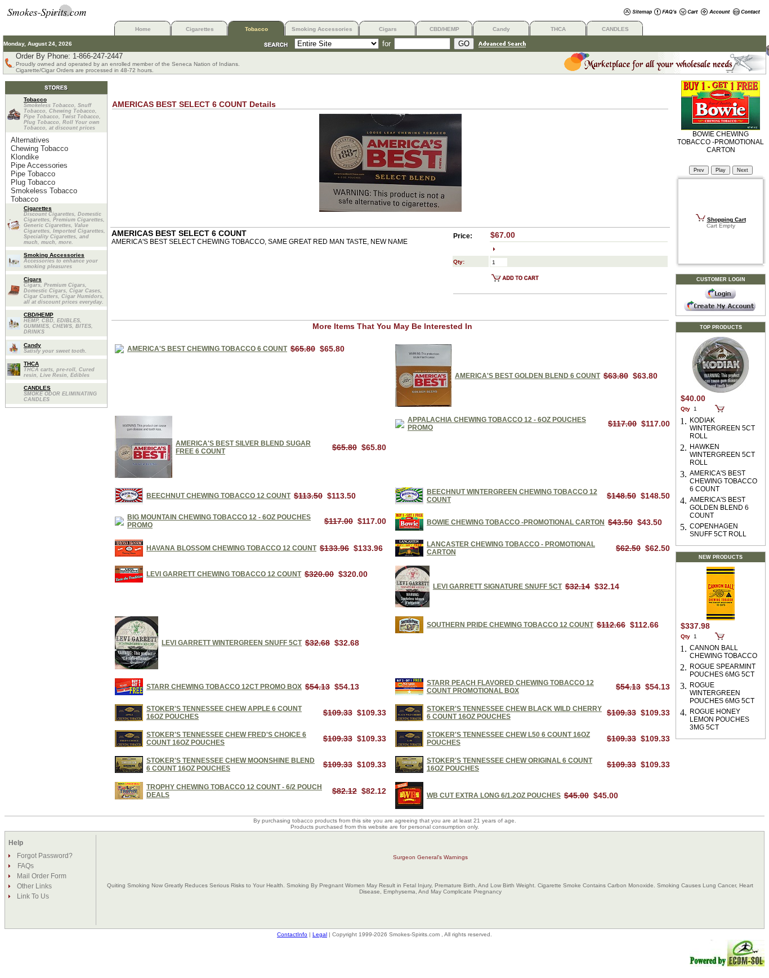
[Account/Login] (715, 12)
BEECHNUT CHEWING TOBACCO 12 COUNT (218, 496)
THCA (558, 29)
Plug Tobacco (33, 182)
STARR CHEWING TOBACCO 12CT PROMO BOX (224, 687)
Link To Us (32, 896)
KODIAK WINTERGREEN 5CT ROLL (722, 428)
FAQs (25, 866)
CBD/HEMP (444, 29)
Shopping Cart (726, 219)
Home (143, 29)
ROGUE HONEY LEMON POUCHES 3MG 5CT (719, 719)
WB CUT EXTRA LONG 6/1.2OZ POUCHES (494, 795)
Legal (319, 934)
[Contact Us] (746, 12)
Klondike (25, 157)
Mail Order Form (40, 876)
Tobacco (256, 29)
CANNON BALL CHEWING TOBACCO (723, 652)
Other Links (33, 886)
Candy (501, 29)
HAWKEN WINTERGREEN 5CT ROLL (722, 454)
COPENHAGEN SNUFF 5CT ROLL (718, 530)
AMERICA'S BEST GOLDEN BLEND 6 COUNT (527, 376)
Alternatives (30, 140)
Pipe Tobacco (33, 174)
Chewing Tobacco (39, 148)
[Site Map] (638, 12)
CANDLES (615, 29)
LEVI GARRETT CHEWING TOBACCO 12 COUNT (223, 574)
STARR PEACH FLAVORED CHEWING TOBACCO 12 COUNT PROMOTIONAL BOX (510, 687)
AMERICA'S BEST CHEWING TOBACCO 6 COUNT (207, 349)
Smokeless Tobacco (44, 190)
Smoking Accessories (322, 29)
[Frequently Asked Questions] (665, 12)
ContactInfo (292, 934)
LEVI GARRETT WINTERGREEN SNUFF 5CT (232, 643)
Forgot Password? (44, 856)
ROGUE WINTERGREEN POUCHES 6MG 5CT (722, 693)
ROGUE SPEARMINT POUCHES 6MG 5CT (722, 670)
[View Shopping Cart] (689, 12)
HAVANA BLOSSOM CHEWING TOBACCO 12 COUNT (231, 548)
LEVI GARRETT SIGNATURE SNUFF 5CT (497, 586)
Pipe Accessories (39, 165)
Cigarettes (200, 29)
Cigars (388, 29)
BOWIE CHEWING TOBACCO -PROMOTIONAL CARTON (516, 522)
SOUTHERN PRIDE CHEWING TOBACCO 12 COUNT (510, 625)
